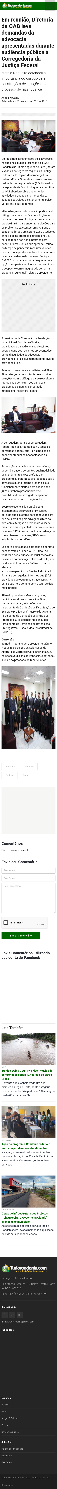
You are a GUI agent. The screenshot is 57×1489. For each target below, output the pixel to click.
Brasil (26, 775)
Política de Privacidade (12, 1449)
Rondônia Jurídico (10, 1432)
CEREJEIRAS (6, 1140)
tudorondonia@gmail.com (21, 1322)
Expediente (7, 1455)
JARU (4, 1067)
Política (9, 775)
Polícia (5, 1425)
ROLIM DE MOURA (8, 1210)
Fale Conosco (8, 1462)
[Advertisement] (28, 811)
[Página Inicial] (17, 5)
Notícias (29, 766)
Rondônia (10, 766)
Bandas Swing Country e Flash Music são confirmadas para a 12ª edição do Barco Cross (27, 1074)
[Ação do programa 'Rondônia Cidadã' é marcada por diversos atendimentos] (28, 1122)
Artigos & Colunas (10, 1418)
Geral (4, 1411)
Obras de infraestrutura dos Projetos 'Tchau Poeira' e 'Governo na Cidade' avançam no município (25, 1217)
